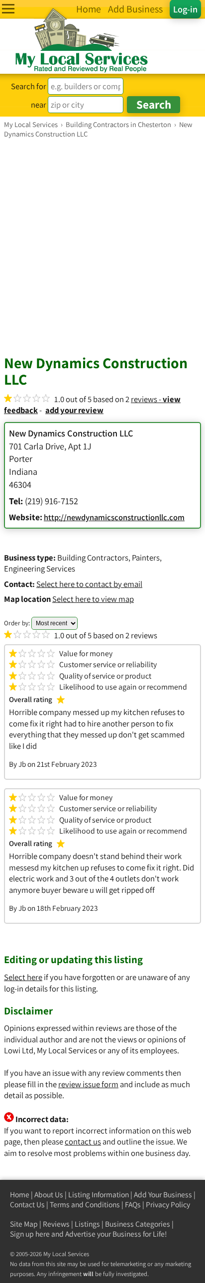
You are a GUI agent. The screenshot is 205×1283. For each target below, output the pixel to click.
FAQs (133, 1204)
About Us (48, 1194)
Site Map (24, 1224)
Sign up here (30, 1234)
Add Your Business (163, 1194)
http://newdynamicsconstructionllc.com (114, 517)
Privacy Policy (168, 1204)
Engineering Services (39, 568)
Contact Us (27, 1204)
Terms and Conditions (85, 1204)
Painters (146, 557)
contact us (83, 1141)
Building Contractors (92, 557)
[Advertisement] (102, 246)
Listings (87, 1224)
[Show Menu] (8, 8)
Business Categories (137, 1224)
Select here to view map (93, 598)
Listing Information (98, 1194)
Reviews (56, 1224)
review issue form (88, 1084)
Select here (23, 977)
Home (19, 1194)
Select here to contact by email (89, 583)
